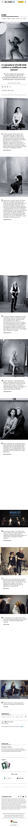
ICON (21, 18)
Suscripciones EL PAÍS (19, 815)
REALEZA (13, 18)
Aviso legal (17, 813)
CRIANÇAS (25, 18)
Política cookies (22, 813)
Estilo (3, 15)
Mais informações (4, 723)
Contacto (4, 813)
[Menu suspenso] (2, 2)
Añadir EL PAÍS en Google (8, 90)
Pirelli (21, 716)
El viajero (4, 18)
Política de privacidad (8, 815)
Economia (9, 716)
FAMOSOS (9, 18)
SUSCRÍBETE (20, 1)
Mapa (14, 815)
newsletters (4, 743)
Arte (13, 716)
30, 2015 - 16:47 (15, 83)
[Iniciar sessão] (25, 2)
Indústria (17, 716)
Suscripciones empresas (8, 816)
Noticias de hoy (21, 816)
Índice (17, 816)
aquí (22, 726)
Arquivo (3, 759)
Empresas (3, 716)
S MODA (17, 18)
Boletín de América (6, 747)
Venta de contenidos (10, 813)
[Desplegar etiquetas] (26, 717)
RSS (14, 816)
